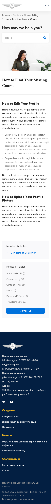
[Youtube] (11, 402)
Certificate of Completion (23, 252)
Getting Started (15, 284)
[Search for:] (25, 37)
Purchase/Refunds (17, 296)
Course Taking (31, 15)
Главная (6, 15)
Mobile (11, 290)
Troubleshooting (16, 301)
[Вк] (3, 402)
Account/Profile (15, 273)
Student (17, 15)
